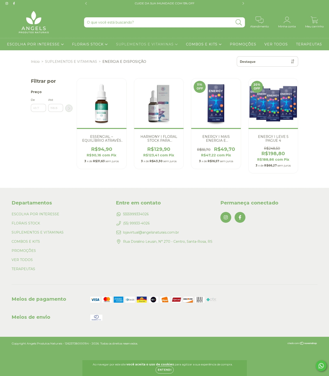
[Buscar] (238, 22)
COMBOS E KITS (202, 44)
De (33, 100)
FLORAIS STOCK (88, 44)
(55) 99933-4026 (136, 223)
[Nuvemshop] (302, 344)
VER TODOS (276, 44)
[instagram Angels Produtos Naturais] (7, 3)
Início (35, 61)
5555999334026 (136, 214)
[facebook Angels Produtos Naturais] (14, 3)
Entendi (164, 369)
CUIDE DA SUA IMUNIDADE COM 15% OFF (164, 3)
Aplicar (68, 108)
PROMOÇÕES (243, 44)
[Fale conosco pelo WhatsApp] (321, 365)
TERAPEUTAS (309, 44)
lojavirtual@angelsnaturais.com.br (151, 232)
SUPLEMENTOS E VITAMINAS (145, 44)
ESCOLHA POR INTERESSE (34, 44)
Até (50, 100)
